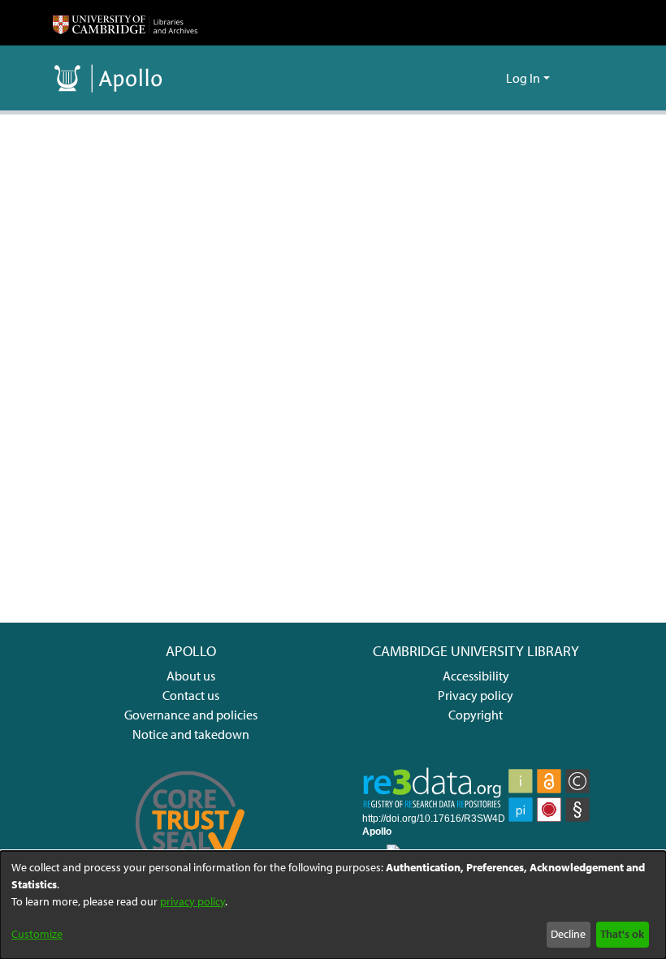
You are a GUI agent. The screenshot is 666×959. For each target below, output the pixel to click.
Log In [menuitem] (523, 78)
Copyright (475, 714)
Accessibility (476, 675)
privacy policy (192, 901)
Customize (37, 934)
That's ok (622, 934)
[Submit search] (467, 78)
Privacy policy (475, 695)
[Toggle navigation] (590, 78)
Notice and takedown (190, 734)
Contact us (190, 695)
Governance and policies (190, 714)
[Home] (125, 22)
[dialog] (333, 905)
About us (190, 675)
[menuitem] (491, 78)
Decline (568, 934)
